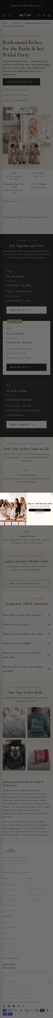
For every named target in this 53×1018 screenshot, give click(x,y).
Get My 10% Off (39, 510)
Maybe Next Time (40, 513)
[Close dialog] (52, 494)
